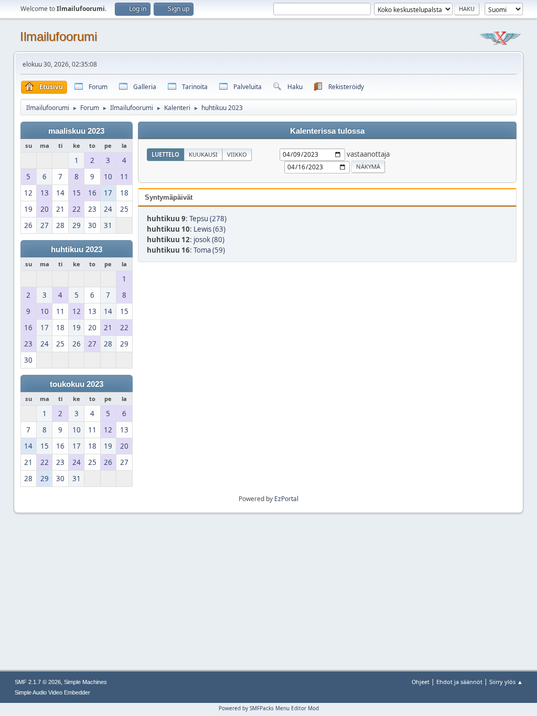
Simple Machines (85, 682)
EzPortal (286, 498)
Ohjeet (420, 682)
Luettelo (165, 154)
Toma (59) (209, 250)
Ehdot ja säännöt (459, 682)
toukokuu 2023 (76, 384)
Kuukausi (203, 154)
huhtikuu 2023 (76, 249)
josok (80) (209, 239)
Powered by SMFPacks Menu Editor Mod (269, 708)
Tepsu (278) (208, 218)
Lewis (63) (209, 229)
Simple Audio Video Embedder (52, 692)
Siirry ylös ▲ (506, 682)
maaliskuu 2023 (76, 131)
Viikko (237, 154)
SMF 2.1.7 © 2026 (38, 682)
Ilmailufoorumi (58, 36)
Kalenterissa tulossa (327, 131)
